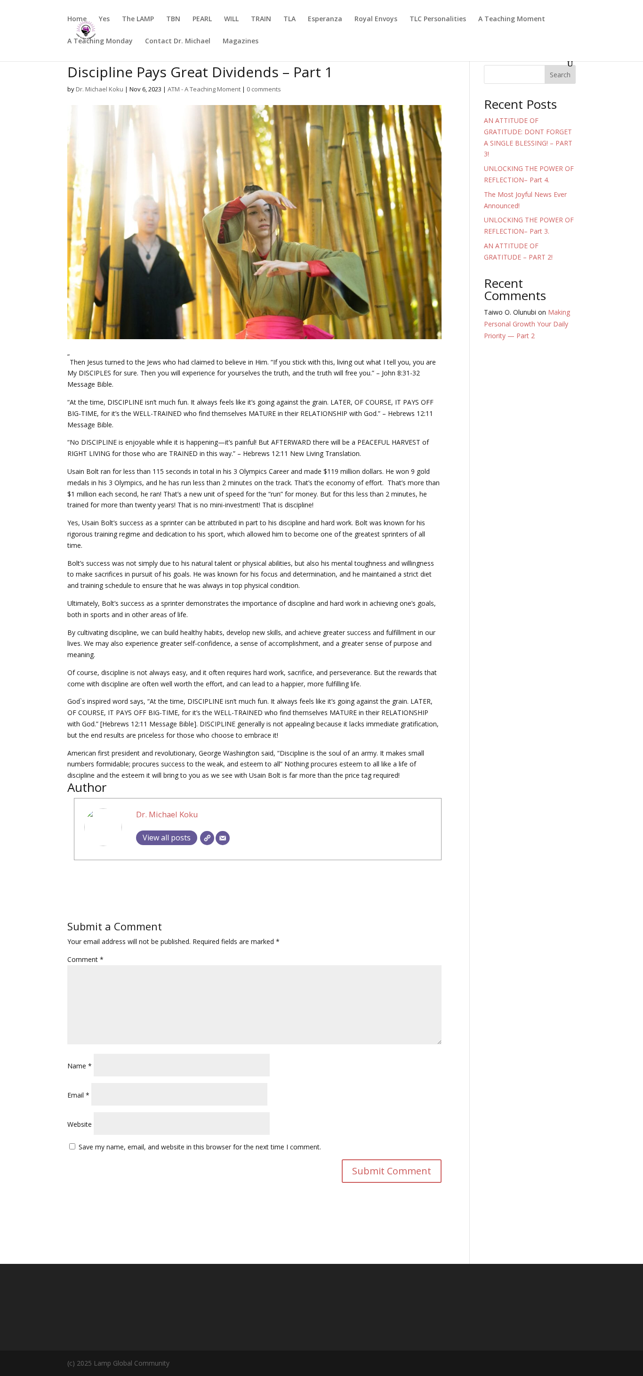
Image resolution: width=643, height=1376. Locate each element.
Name (79, 1065)
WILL (231, 19)
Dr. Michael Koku (99, 89)
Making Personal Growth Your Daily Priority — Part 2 (527, 324)
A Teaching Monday (100, 41)
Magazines (240, 41)
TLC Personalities (438, 19)
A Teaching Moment (511, 19)
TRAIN (261, 19)
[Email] (223, 838)
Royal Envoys (375, 19)
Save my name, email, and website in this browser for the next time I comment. (200, 1146)
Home (77, 19)
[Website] (207, 838)
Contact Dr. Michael (177, 41)
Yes (104, 19)
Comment (85, 959)
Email (78, 1095)
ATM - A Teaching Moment (204, 89)
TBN (173, 19)
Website (79, 1124)
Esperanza (325, 19)
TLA (289, 19)
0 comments (264, 89)
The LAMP (138, 19)
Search (560, 74)
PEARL (202, 19)
